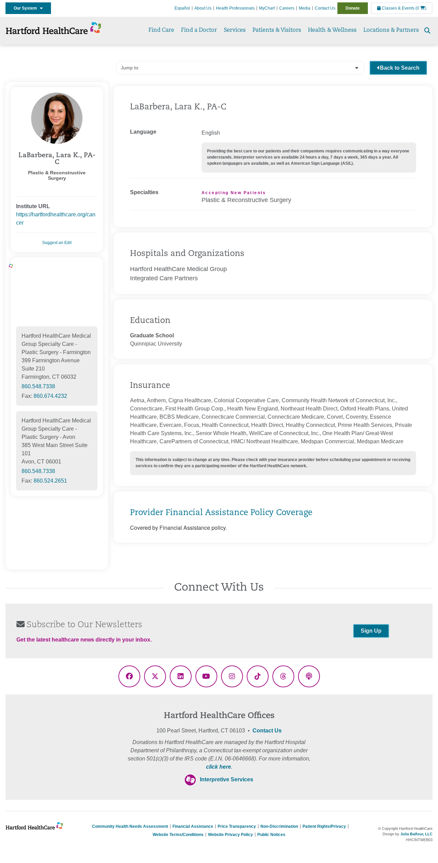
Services (235, 30)
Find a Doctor (199, 30)
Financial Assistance (192, 826)
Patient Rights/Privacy (324, 826)
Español (182, 8)
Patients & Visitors (277, 30)
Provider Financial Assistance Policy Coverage (221, 513)
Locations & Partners (391, 30)
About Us (202, 8)
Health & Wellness (332, 30)
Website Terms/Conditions (178, 834)
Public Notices (271, 834)
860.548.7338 (38, 386)
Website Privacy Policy (230, 834)
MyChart (267, 8)
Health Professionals (235, 8)
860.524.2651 (50, 481)
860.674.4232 (50, 396)
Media (304, 8)
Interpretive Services (226, 779)
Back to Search (400, 68)
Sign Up (371, 631)
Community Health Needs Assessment (130, 826)
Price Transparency (237, 826)
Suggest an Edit (57, 242)
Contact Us (325, 8)
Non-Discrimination (279, 826)
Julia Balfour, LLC (416, 834)
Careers (286, 8)
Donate (353, 8)
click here (218, 767)
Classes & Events (397, 8)
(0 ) (420, 8)
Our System (27, 8)
